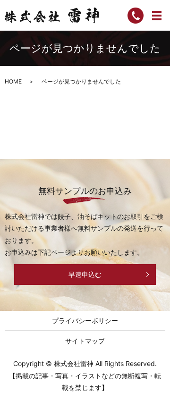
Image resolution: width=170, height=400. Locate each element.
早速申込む (85, 274)
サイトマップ (85, 341)
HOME (13, 81)
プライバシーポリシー (85, 321)
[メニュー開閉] (157, 15)
